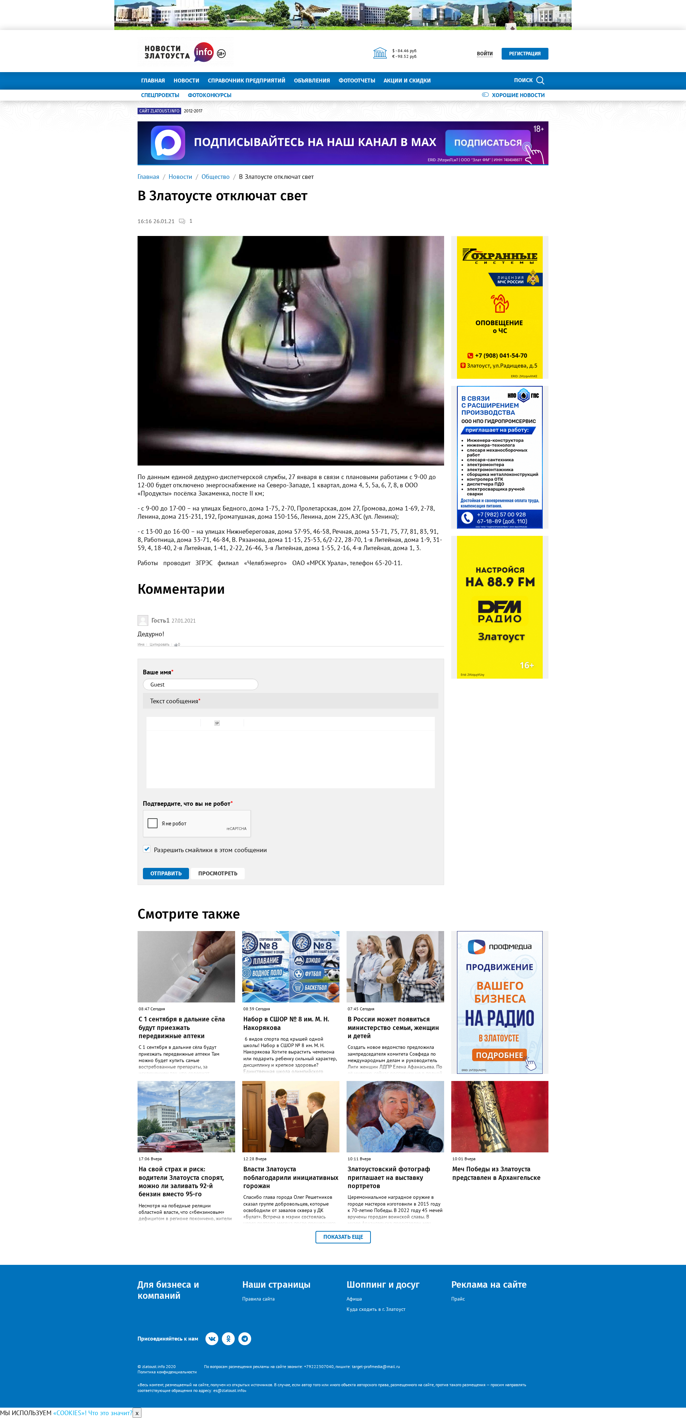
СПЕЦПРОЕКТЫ (160, 95)
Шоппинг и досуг (383, 1284)
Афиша (354, 1299)
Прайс (458, 1299)
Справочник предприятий (246, 80)
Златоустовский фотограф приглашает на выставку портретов (389, 1177)
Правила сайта (258, 1299)
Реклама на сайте (489, 1284)
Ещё (445, 80)
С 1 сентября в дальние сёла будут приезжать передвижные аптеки (182, 1027)
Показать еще (343, 1236)
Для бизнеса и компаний (168, 1290)
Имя (141, 644)
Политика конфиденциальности (167, 1371)
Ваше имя (158, 672)
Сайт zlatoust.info (159, 111)
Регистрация (525, 54)
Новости (186, 80)
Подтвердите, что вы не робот (188, 803)
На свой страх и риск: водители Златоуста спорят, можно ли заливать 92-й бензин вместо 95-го (181, 1181)
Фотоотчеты (357, 80)
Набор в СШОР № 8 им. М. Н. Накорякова (286, 1023)
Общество (216, 176)
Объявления (312, 80)
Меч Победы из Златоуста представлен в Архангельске (496, 1173)
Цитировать (159, 644)
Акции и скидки (407, 80)
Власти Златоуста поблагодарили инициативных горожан (290, 1177)
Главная (153, 80)
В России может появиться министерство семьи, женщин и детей (393, 1027)
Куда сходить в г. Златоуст (376, 1309)
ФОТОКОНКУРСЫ (210, 95)
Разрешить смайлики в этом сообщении (210, 850)
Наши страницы (276, 1284)
